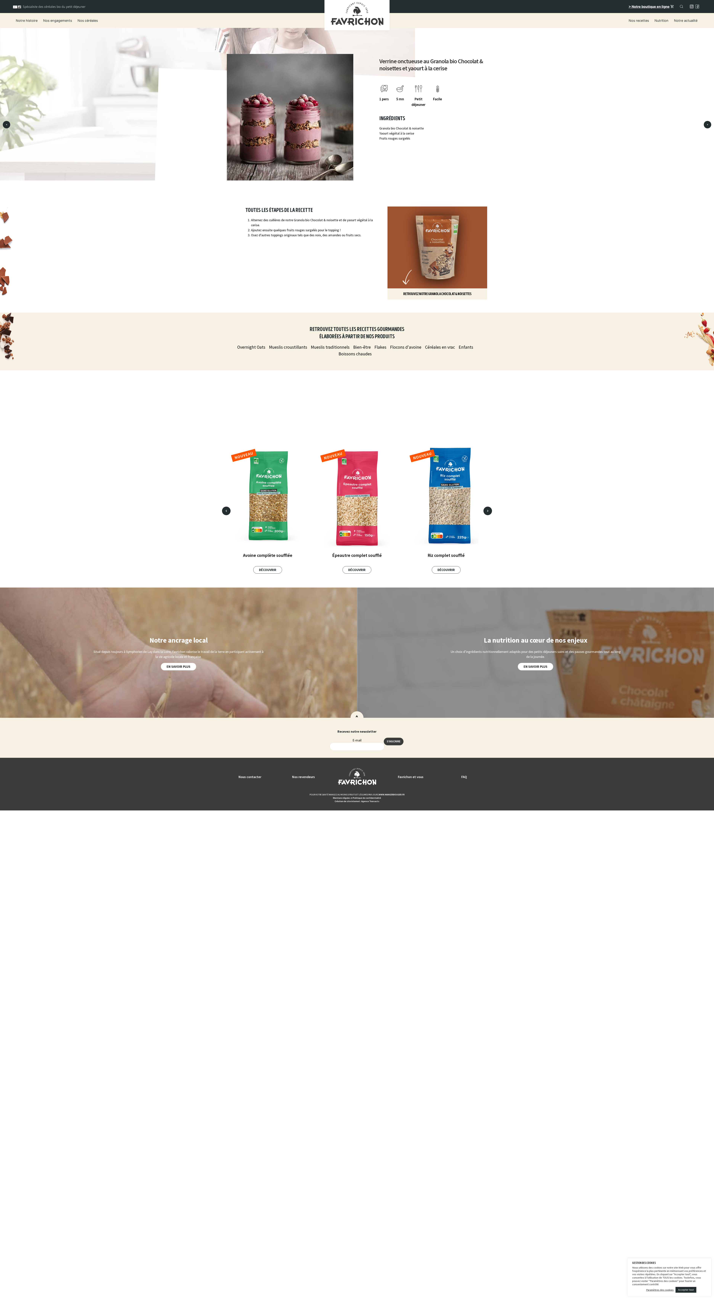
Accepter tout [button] (686, 1289)
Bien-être (362, 347)
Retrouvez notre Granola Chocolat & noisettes (437, 294)
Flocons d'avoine (405, 347)
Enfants (466, 347)
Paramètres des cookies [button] (660, 1290)
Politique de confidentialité (367, 797)
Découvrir (267, 570)
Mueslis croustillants (288, 347)
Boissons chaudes (355, 354)
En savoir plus (178, 666)
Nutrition (661, 21)
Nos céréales (88, 21)
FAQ (464, 777)
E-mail (357, 740)
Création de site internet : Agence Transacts (357, 801)
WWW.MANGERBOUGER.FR (392, 794)
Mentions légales (341, 797)
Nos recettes (639, 21)
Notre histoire (27, 21)
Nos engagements (57, 21)
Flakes (380, 347)
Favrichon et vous (410, 777)
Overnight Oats (251, 347)
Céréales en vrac (440, 347)
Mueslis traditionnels (330, 347)
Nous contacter (250, 777)
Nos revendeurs (303, 777)
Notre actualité (685, 21)
